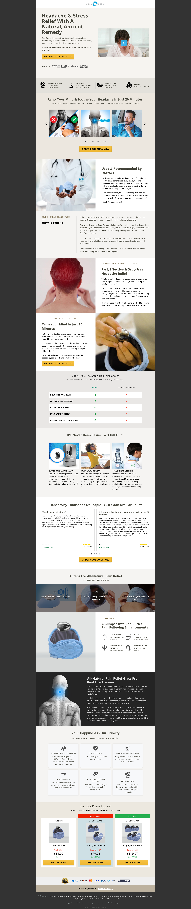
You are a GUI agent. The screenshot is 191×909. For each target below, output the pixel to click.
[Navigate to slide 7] (100, 142)
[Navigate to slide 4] (93, 142)
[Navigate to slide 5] (95, 142)
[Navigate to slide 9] (106, 142)
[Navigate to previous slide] (46, 123)
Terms (100, 903)
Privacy (90, 903)
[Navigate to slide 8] (103, 142)
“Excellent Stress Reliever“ (54, 512)
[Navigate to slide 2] (87, 142)
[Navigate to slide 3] (90, 142)
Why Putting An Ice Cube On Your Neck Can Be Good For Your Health (96, 899)
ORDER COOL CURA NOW (58, 56)
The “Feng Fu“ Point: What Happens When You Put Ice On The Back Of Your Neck (126, 896)
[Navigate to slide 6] (98, 142)
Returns (79, 903)
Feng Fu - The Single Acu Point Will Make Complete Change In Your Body (73, 896)
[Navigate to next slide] (144, 123)
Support (69, 903)
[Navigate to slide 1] (85, 142)
